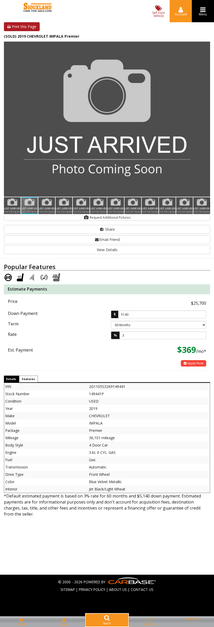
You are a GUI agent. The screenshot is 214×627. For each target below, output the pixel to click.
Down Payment (23, 313)
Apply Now (194, 363)
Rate (12, 334)
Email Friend (109, 239)
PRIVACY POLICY (92, 589)
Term (13, 324)
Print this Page (23, 26)
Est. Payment (20, 350)
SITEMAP (68, 589)
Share (109, 229)
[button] (205, 46)
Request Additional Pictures (109, 217)
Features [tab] (28, 379)
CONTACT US (142, 589)
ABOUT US (118, 589)
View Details (107, 249)
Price (12, 301)
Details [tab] (11, 379)
